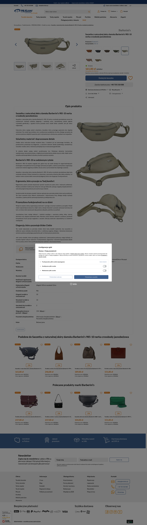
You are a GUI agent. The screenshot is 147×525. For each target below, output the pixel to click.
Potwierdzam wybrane (56, 277)
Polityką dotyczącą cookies (77, 253)
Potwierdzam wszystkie (91, 277)
